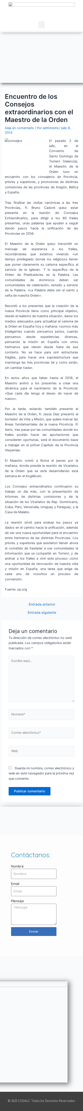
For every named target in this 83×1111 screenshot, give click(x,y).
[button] (42, 24)
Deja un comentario (19, 128)
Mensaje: (18, 901)
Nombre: (17, 866)
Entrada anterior (42, 604)
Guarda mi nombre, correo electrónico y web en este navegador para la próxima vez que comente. (41, 773)
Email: (15, 884)
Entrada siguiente (42, 612)
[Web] (41, 752)
